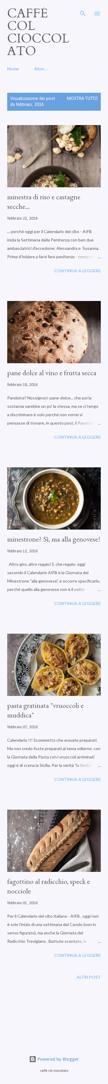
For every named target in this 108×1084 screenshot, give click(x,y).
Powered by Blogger (57, 1059)
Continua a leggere (77, 270)
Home (13, 68)
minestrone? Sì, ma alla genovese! (53, 539)
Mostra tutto (82, 98)
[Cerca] (82, 10)
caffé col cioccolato (38, 32)
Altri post (88, 977)
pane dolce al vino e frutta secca (51, 372)
